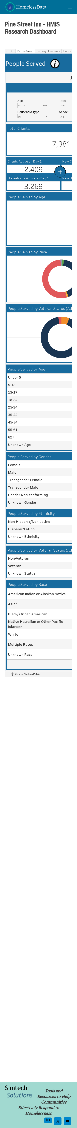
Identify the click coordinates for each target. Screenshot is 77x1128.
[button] (70, 7)
